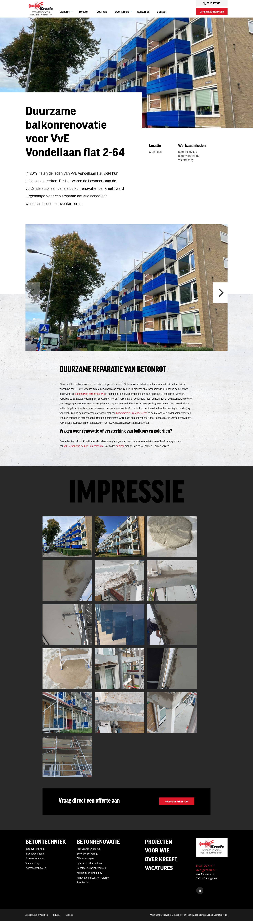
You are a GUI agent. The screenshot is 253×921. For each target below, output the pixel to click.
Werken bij (142, 12)
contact (120, 446)
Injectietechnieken (35, 853)
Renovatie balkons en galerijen (93, 877)
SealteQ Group (220, 915)
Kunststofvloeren (34, 858)
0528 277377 (213, 3)
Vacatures (159, 868)
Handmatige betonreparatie (90, 393)
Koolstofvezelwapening (89, 872)
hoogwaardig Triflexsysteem (131, 413)
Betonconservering (87, 853)
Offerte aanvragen (212, 11)
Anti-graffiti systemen (89, 848)
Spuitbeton (82, 882)
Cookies (69, 915)
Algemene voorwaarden (36, 915)
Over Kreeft (122, 12)
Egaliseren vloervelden (89, 863)
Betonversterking (35, 848)
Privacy (56, 915)
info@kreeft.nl (205, 870)
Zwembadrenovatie (35, 868)
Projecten (83, 12)
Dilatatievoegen (85, 858)
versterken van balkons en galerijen (83, 446)
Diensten (65, 12)
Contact (161, 12)
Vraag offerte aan (176, 801)
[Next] (220, 292)
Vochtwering (32, 863)
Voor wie (102, 12)
